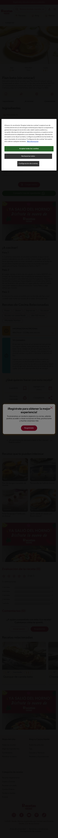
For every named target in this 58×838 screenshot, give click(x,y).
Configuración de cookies (28, 163)
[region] (29, 145)
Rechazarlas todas (28, 156)
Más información (32, 141)
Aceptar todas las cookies (29, 148)
